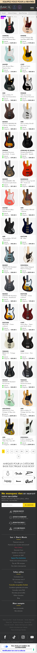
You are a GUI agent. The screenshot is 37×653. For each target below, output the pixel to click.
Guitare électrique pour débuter (24, 624)
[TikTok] (14, 637)
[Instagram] (23, 637)
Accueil (4, 13)
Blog (18, 598)
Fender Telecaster (29, 620)
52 (33, 451)
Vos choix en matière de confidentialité (20, 646)
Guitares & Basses (12, 13)
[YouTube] (32, 637)
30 (27, 451)
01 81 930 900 (22, 524)
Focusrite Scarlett (9, 624)
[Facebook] (5, 637)
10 (16, 451)
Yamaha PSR (27, 622)
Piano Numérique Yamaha (18, 630)
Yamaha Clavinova (18, 622)
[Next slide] (34, 478)
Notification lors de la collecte (13, 651)
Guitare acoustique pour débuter (19, 627)
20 (21, 451)
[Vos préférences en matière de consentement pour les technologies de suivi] (33, 649)
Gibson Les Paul (7, 620)
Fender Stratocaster (18, 620)
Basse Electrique (23, 13)
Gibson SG (9, 622)
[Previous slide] (3, 478)
